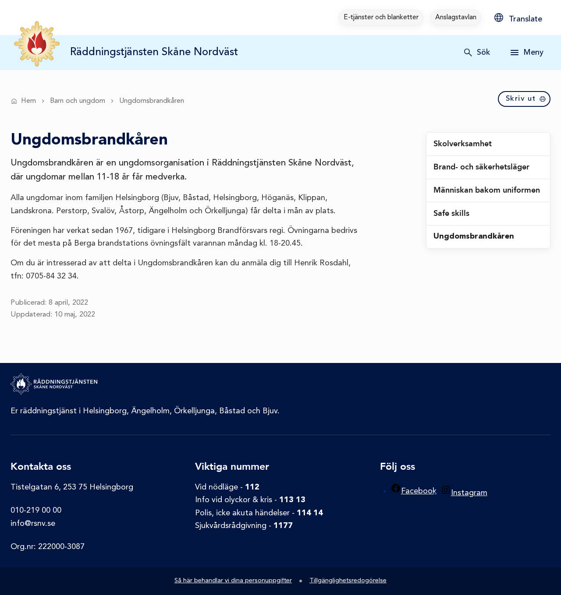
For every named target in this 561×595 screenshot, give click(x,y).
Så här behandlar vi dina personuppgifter (233, 580)
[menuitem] (381, 17)
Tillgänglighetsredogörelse (348, 580)
